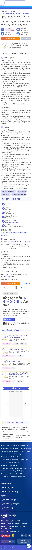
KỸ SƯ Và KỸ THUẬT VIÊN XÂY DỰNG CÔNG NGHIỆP (18, 374)
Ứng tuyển (11, 38)
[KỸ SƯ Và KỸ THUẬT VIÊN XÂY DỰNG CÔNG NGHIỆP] (5, 376)
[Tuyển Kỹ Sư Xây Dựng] (5, 351)
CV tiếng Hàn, (5, 448)
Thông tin (5, 53)
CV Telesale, (14, 474)
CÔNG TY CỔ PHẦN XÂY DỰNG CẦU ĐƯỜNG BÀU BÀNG (18, 340)
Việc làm (14, 53)
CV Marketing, (14, 459)
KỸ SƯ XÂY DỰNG (14, 361)
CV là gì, (27, 451)
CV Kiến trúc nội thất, (7, 468)
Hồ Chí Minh (12, 242)
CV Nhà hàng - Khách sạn (17, 476)
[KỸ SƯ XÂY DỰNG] (5, 363)
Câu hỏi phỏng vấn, (6, 454)
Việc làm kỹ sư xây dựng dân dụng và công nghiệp (7, 436)
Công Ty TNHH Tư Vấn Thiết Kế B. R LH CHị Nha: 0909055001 (19, 44)
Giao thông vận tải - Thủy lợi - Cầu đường (14, 232)
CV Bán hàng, (5, 459)
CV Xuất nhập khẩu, (14, 462)
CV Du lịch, (20, 471)
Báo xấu (23, 288)
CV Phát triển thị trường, (8, 471)
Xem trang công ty (14, 48)
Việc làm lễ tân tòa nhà (9, 432)
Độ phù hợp (23, 53)
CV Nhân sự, (19, 457)
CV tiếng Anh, (15, 445)
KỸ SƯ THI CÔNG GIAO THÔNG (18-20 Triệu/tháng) (18, 336)
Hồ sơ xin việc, (5, 445)
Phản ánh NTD (8, 288)
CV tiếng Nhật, (14, 448)
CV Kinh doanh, (5, 457)
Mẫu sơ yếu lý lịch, (17, 451)
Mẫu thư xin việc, (6, 451)
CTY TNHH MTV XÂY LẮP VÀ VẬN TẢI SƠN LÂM (19, 377)
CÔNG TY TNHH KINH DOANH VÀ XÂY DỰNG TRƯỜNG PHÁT (19, 352)
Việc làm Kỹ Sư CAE (22, 432)
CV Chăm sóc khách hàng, (23, 468)
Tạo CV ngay (8, 319)
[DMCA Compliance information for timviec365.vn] (12, 535)
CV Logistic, (4, 476)
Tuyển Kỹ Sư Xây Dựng (16, 349)
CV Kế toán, (17, 454)
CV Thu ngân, (5, 474)
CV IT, (13, 457)
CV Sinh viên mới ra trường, (9, 465)
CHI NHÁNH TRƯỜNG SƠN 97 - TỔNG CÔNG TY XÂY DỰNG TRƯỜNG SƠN (19, 364)
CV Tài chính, (23, 474)
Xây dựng (4, 235)
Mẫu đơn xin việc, (26, 448)
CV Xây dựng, (24, 459)
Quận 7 (27, 242)
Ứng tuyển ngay (6, 276)
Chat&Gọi (27, 38)
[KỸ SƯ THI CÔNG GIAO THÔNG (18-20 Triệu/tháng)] (5, 338)
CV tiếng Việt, (24, 445)
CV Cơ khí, (4, 462)
